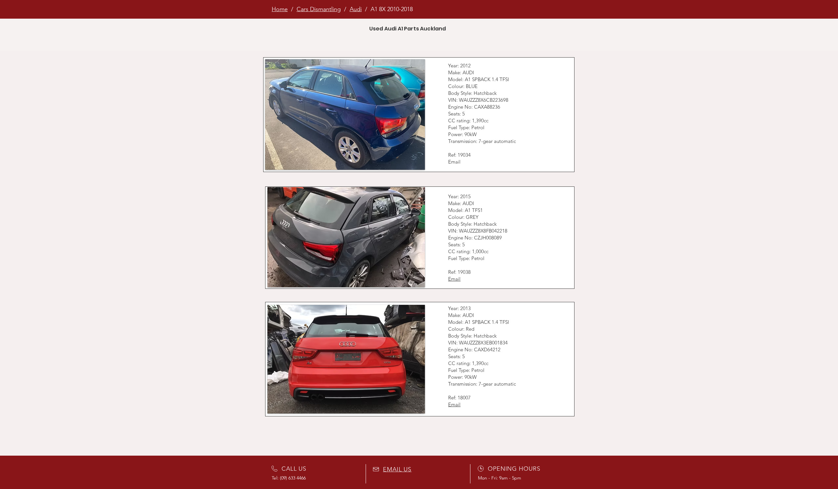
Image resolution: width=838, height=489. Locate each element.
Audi (356, 9)
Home (280, 9)
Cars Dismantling (319, 9)
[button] (345, 114)
